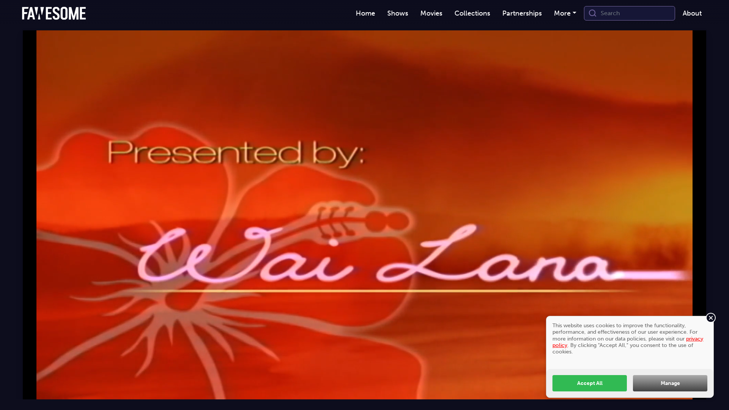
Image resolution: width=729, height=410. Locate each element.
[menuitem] (365, 13)
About (692, 13)
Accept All (590, 383)
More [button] (562, 13)
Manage (670, 383)
